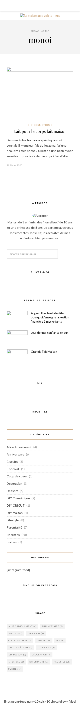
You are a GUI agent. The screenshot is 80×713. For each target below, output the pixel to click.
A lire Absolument (19, 447)
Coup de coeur (17, 476)
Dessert (12, 491)
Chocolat (13, 469)
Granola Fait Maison (44, 351)
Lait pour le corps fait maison (40, 131)
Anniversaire (15, 454)
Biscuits (12, 461)
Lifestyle (13, 520)
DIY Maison (15, 513)
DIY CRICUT (16, 505)
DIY (60, 640)
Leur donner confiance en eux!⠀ (51, 332)
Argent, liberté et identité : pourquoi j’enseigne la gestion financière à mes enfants (50, 317)
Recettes (13, 535)
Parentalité (14, 527)
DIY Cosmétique (40, 125)
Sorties (12, 542)
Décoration (14, 483)
